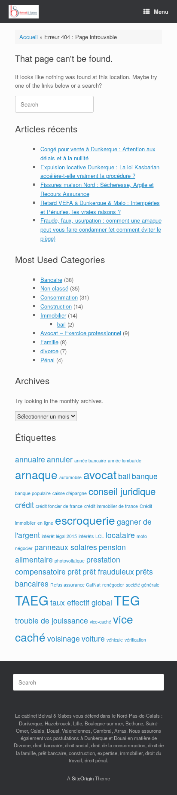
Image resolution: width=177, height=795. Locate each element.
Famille (49, 342)
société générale (142, 584)
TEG (127, 600)
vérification (135, 639)
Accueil (28, 37)
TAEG (32, 600)
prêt (74, 571)
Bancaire (51, 279)
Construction (56, 306)
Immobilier (53, 315)
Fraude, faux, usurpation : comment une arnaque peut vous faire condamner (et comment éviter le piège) (101, 229)
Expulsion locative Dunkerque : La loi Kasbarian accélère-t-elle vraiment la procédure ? (99, 171)
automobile (70, 477)
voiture (93, 638)
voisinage (63, 638)
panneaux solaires (65, 546)
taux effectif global (81, 602)
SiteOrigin (83, 778)
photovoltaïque (70, 560)
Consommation (59, 297)
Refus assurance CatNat (75, 584)
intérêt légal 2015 (59, 536)
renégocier (113, 584)
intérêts (86, 536)
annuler (60, 459)
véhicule (115, 639)
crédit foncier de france (59, 506)
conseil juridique (122, 491)
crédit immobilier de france (111, 506)
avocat (99, 474)
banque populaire (33, 493)
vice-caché (100, 621)
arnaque (36, 474)
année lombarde (124, 460)
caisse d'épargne (69, 493)
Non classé (54, 288)
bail (61, 324)
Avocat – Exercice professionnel (80, 333)
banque (145, 476)
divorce (49, 351)
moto (142, 536)
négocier (24, 548)
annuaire (30, 459)
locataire (120, 534)
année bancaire (90, 460)
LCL (99, 536)
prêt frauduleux (108, 571)
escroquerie (85, 520)
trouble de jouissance (51, 620)
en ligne (45, 523)
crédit (24, 504)
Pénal (47, 360)
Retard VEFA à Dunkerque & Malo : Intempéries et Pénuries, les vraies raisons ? (100, 207)
